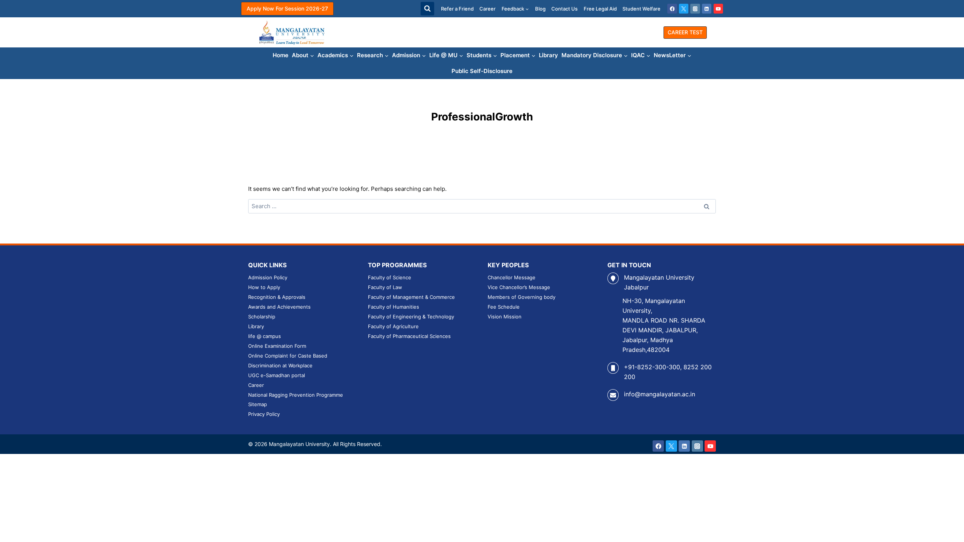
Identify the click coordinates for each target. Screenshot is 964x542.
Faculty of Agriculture (393, 326)
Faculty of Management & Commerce (411, 297)
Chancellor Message (511, 277)
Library (548, 55)
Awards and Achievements (279, 307)
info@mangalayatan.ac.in (659, 394)
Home (280, 55)
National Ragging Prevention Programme (295, 395)
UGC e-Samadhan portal (276, 375)
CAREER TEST (685, 32)
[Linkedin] (707, 9)
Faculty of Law (385, 287)
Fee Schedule (504, 307)
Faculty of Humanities (393, 307)
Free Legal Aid (600, 9)
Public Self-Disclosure (482, 71)
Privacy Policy (264, 414)
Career (487, 9)
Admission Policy (267, 277)
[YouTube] (718, 9)
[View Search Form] (427, 8)
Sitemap (257, 404)
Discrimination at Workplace (280, 365)
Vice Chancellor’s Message (519, 287)
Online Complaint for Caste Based (287, 356)
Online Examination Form (277, 346)
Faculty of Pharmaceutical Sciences (409, 336)
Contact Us (564, 9)
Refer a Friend (457, 9)
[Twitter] (684, 9)
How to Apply (264, 287)
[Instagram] (695, 9)
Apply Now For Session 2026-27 (287, 8)
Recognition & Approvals (276, 297)
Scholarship (261, 317)
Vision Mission (505, 317)
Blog (540, 9)
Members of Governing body (521, 297)
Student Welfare (641, 9)
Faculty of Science (389, 277)
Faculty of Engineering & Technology (411, 317)
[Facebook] (672, 9)
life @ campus (264, 336)
